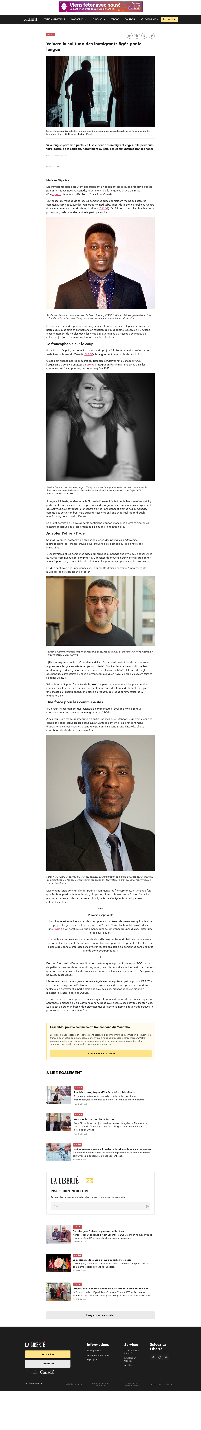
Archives (128, 1365)
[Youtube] (166, 1360)
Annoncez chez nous (98, 1355)
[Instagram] (160, 1360)
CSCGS (103, 208)
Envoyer (145, 1206)
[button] (130, 36)
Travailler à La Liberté (131, 1352)
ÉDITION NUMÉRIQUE (54, 19)
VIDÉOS (115, 19)
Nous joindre (94, 1351)
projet (90, 364)
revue (57, 929)
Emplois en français (130, 1359)
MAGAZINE (77, 19)
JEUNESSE (97, 19)
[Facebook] (153, 1360)
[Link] (152, 36)
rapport (56, 194)
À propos (92, 1359)
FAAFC (88, 354)
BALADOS (130, 19)
